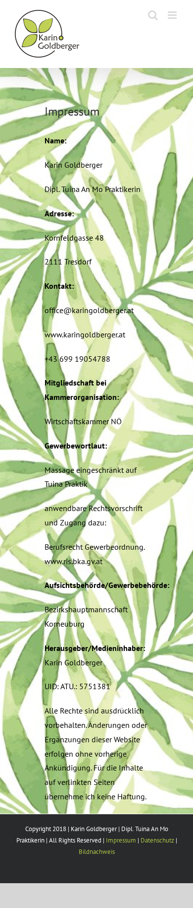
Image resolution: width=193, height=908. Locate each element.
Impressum (121, 840)
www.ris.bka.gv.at (73, 561)
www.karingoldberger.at (85, 334)
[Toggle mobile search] (153, 15)
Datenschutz (157, 840)
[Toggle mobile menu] (173, 15)
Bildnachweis (97, 851)
